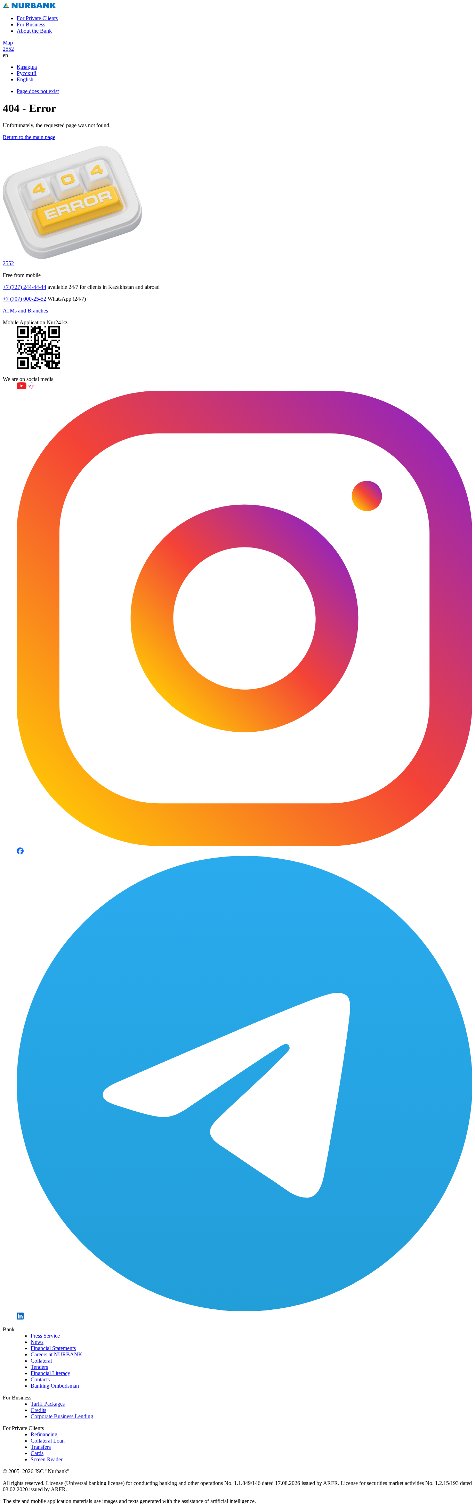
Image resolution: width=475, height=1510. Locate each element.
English (25, 79)
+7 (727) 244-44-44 (24, 287)
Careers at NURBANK (56, 1354)
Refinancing (44, 1434)
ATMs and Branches (25, 311)
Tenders (39, 1367)
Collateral (41, 1361)
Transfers (41, 1447)
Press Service (45, 1336)
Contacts (40, 1379)
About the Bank (34, 31)
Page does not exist (38, 91)
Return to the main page (29, 137)
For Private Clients (37, 18)
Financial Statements (53, 1348)
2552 (8, 49)
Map (8, 43)
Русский (27, 73)
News (37, 1342)
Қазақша (27, 67)
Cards (37, 1453)
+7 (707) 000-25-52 (24, 299)
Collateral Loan (48, 1441)
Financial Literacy (50, 1373)
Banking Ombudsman (55, 1386)
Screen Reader (47, 1459)
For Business (31, 24)
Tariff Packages (48, 1404)
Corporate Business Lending (62, 1416)
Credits (38, 1410)
